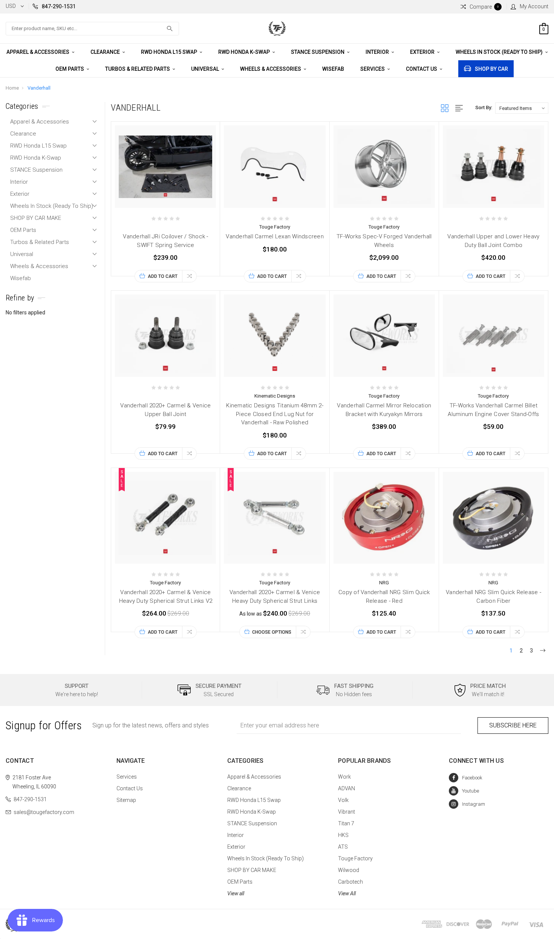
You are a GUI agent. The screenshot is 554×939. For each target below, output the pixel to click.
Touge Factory (355, 858)
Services (373, 69)
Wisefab (333, 69)
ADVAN (346, 788)
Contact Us (422, 69)
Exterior (423, 52)
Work (344, 777)
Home (12, 88)
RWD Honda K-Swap (244, 52)
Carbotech (350, 882)
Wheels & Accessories (271, 69)
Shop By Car (491, 69)
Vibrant (346, 812)
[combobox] (92, 28)
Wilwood (348, 870)
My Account (534, 6)
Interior (378, 52)
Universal (205, 69)
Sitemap (126, 800)
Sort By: (483, 107)
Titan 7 (346, 823)
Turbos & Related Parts (138, 69)
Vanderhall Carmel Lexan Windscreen (275, 236)
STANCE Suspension (318, 52)
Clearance (105, 52)
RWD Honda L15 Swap (169, 52)
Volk (343, 800)
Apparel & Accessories (38, 52)
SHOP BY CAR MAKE (35, 218)
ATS (343, 847)
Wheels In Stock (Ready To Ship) (500, 52)
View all (235, 893)
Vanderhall (39, 88)
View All (347, 893)
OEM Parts (70, 69)
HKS (343, 835)
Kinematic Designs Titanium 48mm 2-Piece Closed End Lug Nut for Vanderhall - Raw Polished (274, 414)
